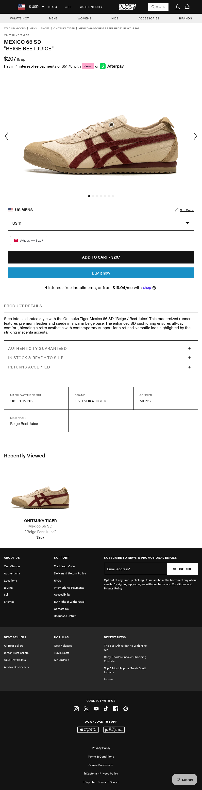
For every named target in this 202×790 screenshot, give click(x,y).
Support (61, 558)
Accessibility (62, 594)
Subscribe (182, 568)
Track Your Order (65, 566)
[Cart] (187, 7)
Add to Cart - (101, 257)
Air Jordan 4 (61, 660)
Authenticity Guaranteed (37, 348)
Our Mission (12, 566)
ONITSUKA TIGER (40, 520)
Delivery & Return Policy (70, 573)
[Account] (177, 7)
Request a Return (65, 616)
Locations (10, 580)
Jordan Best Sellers (16, 652)
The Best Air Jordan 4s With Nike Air (125, 647)
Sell (68, 6)
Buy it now (101, 273)
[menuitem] (52, 7)
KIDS (114, 18)
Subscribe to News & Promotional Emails (140, 558)
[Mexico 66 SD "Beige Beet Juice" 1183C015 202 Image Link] (40, 493)
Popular (61, 637)
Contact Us (61, 608)
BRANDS (185, 18)
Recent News (115, 637)
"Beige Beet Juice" (40, 531)
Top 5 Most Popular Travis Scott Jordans (125, 670)
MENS (53, 18)
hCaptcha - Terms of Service (101, 782)
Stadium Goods (15, 28)
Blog (52, 6)
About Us (12, 558)
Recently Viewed (24, 455)
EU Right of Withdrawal (69, 601)
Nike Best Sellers (15, 660)
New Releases (63, 645)
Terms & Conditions (101, 756)
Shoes (45, 28)
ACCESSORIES (148, 18)
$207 (40, 537)
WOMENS (84, 18)
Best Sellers (15, 637)
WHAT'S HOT (19, 18)
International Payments (69, 587)
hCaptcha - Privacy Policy (101, 773)
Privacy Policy (101, 748)
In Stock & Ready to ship (35, 357)
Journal (8, 587)
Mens (33, 28)
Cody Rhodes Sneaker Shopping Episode (125, 659)
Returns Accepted (29, 367)
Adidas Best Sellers (16, 667)
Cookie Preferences (101, 765)
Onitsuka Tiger (64, 28)
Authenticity (91, 6)
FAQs (57, 580)
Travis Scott (61, 652)
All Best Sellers (13, 645)
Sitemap (9, 601)
